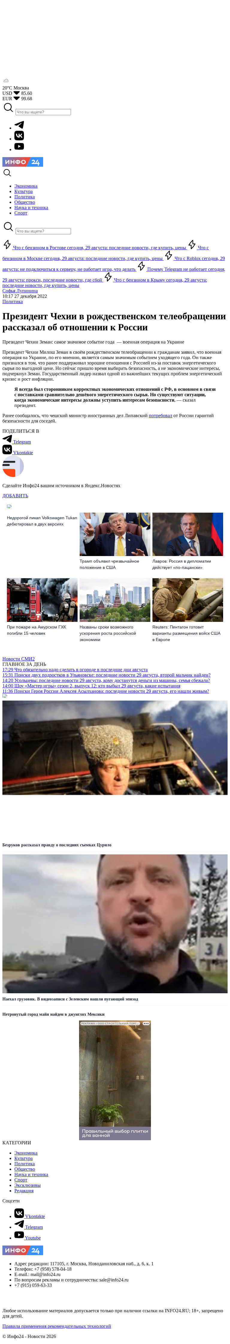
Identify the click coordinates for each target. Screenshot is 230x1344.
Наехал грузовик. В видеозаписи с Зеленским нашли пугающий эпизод (70, 999)
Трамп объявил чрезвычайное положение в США (109, 564)
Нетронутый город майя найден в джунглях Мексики (53, 1014)
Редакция (24, 1190)
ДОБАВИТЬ (15, 495)
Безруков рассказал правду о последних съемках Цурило (56, 845)
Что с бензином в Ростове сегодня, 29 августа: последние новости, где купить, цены (99, 247)
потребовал (160, 415)
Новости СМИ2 (18, 658)
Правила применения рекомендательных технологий (56, 1326)
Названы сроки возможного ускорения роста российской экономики (108, 633)
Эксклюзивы (27, 1185)
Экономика (25, 1152)
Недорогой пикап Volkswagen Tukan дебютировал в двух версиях (42, 520)
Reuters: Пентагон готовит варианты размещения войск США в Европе (186, 633)
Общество (24, 1169)
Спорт (20, 1179)
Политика (12, 301)
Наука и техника (31, 1174)
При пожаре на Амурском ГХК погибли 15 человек (36, 630)
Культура (23, 1158)
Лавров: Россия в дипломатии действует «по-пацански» (181, 564)
